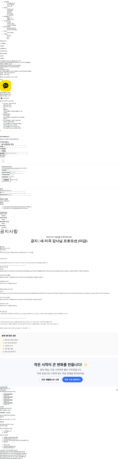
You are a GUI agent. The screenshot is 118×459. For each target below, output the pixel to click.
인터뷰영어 (9, 12)
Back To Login (14, 179)
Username (6, 172)
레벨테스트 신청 (10, 19)
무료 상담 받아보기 (10, 352)
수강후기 (2, 68)
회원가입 (2, 41)
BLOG (8, 37)
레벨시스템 (9, 18)
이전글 (1, 390)
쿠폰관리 (30, 71)
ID (1, 192)
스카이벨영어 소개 (11, 3)
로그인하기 (2, 157)
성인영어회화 (10, 10)
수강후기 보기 (9, 346)
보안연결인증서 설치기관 (20, 455)
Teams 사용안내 (10, 4)
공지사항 (9, 35)
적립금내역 (25, 71)
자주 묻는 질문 (9, 349)
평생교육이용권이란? (11, 28)
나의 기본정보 (3, 71)
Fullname (5, 174)
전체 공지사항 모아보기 (11, 340)
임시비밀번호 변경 (7, 144)
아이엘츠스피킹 (10, 9)
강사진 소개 (9, 6)
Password (3, 194)
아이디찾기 (5, 142)
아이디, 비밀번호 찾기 (4, 201)
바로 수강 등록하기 (72, 379)
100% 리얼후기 (10, 32)
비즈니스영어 (10, 13)
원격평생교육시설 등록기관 (21, 453)
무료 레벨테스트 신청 (50, 379)
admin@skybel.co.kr (11, 446)
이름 (1, 146)
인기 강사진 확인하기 (11, 343)
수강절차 (9, 22)
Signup (6, 180)
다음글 (4, 390)
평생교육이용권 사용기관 (19, 451)
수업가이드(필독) (10, 23)
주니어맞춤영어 (10, 15)
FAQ (8, 38)
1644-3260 (12, 72)
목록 (117, 390)
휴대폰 (3, 149)
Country (5, 176)
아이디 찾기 (2, 155)
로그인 (5, 41)
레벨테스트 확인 (9, 71)
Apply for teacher (4, 435)
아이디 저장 (4, 199)
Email (4, 170)
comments (3, 249)
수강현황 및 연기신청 (17, 71)
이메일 (3, 151)
